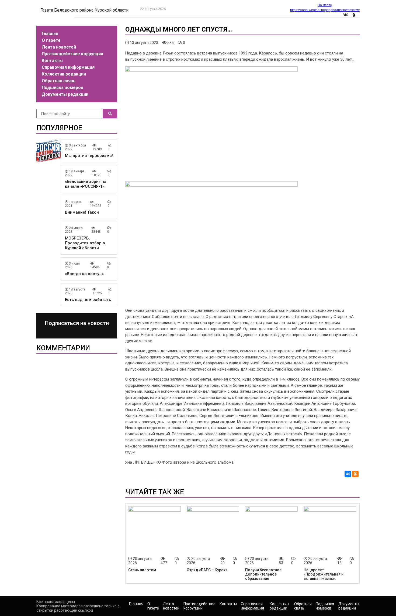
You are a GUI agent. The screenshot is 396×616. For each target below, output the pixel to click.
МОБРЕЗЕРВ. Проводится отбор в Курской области (85, 243)
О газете (51, 40)
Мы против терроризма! (89, 155)
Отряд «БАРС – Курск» (207, 570)
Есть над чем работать (88, 299)
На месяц (325, 5)
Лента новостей (59, 47)
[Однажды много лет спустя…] (211, 70)
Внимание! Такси (82, 212)
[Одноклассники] (355, 474)
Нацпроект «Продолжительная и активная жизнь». (323, 574)
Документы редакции (65, 94)
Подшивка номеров (62, 87)
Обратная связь (58, 80)
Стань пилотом (142, 570)
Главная (50, 33)
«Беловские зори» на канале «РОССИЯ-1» (85, 184)
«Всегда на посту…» (84, 273)
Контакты (52, 60)
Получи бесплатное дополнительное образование (263, 574)
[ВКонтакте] (348, 474)
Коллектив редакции (64, 74)
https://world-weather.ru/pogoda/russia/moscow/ (325, 10)
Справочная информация (68, 67)
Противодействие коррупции (72, 53)
